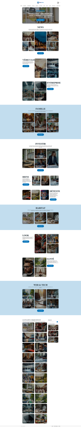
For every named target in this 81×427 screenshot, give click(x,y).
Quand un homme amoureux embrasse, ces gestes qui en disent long (27, 120)
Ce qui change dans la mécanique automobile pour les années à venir (52, 75)
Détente (55, 191)
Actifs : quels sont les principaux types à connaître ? (52, 165)
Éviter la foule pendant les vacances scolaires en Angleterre (35, 196)
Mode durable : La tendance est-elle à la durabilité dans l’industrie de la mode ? (52, 250)
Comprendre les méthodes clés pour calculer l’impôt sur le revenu (27, 165)
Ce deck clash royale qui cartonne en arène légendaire (44, 197)
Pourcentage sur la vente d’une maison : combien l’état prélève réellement (36, 182)
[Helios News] (40, 2)
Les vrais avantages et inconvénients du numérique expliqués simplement (39, 306)
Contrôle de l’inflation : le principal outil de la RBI (39, 156)
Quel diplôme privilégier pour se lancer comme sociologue (40, 98)
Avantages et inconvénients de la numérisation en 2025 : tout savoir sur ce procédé (52, 296)
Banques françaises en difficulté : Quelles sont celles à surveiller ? (40, 165)
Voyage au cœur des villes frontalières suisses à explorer (25, 48)
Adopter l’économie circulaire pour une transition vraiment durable (27, 98)
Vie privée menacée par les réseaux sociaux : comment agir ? (52, 306)
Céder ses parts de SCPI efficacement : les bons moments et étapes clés (54, 182)
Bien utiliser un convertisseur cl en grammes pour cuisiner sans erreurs (52, 221)
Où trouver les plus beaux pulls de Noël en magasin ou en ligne (39, 251)
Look (25, 235)
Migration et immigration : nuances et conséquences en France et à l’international (27, 38)
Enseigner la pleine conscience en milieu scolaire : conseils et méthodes (52, 129)
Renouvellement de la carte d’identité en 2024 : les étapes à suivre (51, 48)
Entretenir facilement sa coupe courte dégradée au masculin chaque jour (27, 274)
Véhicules (28, 59)
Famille (40, 108)
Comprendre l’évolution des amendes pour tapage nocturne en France (39, 48)
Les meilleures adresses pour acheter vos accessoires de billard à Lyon (26, 196)
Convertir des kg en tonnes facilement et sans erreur (39, 88)
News (40, 27)
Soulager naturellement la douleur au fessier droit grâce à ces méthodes (39, 274)
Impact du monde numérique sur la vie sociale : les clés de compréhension (27, 306)
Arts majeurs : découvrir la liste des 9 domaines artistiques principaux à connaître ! (51, 38)
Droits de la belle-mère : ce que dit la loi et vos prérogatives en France (39, 129)
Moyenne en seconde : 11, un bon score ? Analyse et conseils (52, 120)
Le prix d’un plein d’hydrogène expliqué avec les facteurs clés (39, 75)
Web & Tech (40, 284)
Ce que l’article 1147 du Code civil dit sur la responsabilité (31, 48)
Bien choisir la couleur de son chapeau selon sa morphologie (52, 241)
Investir (40, 143)
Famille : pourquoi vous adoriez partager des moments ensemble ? (27, 129)
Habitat (40, 11)
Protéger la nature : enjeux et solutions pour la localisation (39, 265)
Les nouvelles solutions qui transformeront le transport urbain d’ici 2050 (27, 296)
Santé (50, 258)
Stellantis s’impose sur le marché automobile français (52, 66)
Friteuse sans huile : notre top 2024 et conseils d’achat (40, 421)
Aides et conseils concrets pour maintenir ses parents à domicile (45, 182)
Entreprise (54, 82)
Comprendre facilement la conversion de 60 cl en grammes (39, 221)
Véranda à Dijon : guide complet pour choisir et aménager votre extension (40, 14)
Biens (25, 176)
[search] (58, 2)
